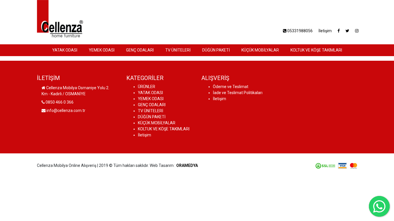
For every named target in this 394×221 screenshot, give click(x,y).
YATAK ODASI (64, 50)
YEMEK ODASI (102, 50)
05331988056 (299, 30)
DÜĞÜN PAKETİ (216, 50)
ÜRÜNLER (146, 86)
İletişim (325, 30)
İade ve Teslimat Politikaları (237, 92)
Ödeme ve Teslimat (230, 86)
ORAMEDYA (187, 165)
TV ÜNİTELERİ (178, 50)
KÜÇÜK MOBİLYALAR (260, 50)
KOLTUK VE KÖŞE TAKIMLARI (316, 50)
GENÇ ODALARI (140, 50)
